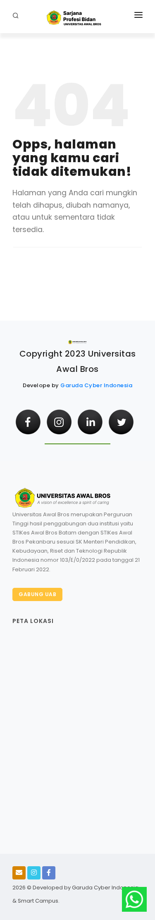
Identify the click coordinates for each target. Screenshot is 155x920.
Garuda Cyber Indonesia (96, 385)
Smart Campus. (39, 901)
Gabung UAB (37, 594)
